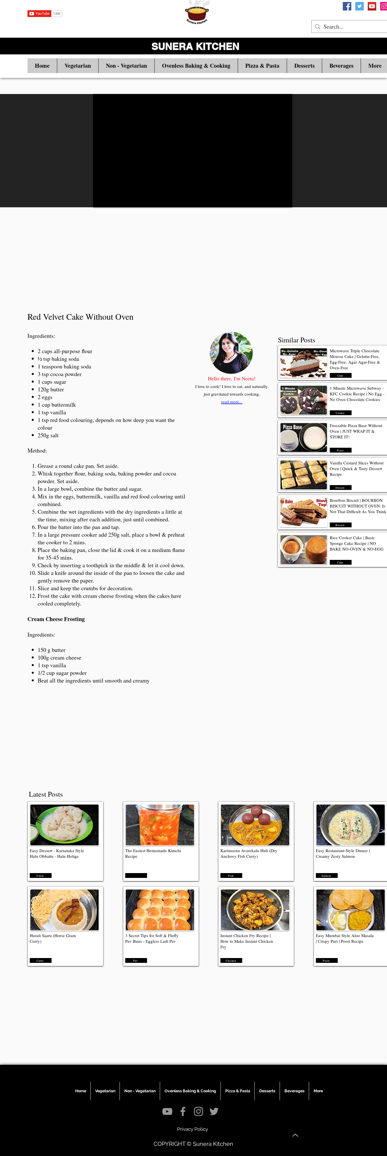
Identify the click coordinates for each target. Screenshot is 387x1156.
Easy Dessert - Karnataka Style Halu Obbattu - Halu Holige (57, 853)
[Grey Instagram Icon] (198, 1111)
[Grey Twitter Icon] (214, 1111)
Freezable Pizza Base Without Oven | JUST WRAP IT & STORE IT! (356, 431)
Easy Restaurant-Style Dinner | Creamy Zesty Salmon (343, 853)
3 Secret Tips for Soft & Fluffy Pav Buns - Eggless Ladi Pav (151, 938)
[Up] (295, 1135)
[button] (77, 65)
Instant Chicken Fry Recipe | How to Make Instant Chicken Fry (246, 941)
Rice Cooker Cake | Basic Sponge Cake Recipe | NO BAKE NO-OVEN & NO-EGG (357, 543)
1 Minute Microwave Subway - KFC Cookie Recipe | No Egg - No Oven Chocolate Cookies (357, 393)
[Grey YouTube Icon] (167, 1111)
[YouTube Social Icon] (372, 6)
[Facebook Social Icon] (347, 6)
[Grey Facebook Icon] (183, 1111)
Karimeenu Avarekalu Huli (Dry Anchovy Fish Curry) (248, 853)
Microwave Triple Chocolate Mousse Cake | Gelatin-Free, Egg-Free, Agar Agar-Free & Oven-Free (355, 359)
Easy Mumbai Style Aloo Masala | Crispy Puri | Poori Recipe (345, 938)
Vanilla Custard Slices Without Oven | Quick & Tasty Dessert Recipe (357, 468)
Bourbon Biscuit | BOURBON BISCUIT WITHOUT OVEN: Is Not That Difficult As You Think (358, 505)
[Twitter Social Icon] (359, 6)
